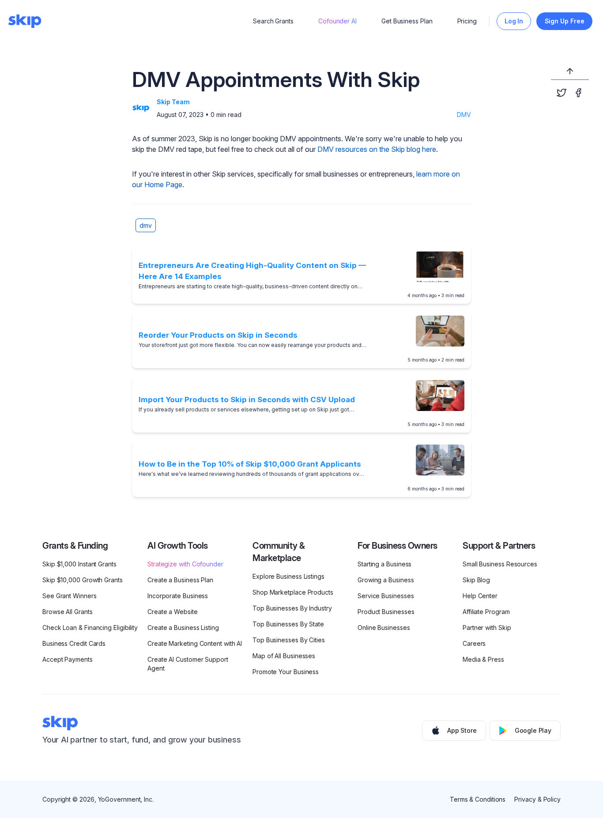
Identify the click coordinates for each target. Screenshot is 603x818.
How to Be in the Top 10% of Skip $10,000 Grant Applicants (250, 464)
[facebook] (578, 93)
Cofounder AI (337, 21)
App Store (462, 730)
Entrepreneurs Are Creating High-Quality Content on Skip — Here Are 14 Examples (252, 271)
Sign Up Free (564, 21)
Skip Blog (476, 580)
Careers (474, 643)
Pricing (467, 21)
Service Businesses (386, 595)
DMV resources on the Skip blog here (376, 149)
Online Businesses (384, 627)
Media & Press (483, 659)
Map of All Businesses (284, 656)
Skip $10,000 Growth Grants (82, 580)
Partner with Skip (487, 627)
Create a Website (172, 611)
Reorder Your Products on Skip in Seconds (218, 335)
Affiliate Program (486, 611)
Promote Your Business (286, 671)
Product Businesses (386, 611)
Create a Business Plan (180, 580)
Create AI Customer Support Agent (187, 664)
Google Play (533, 730)
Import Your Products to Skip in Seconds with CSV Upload (247, 399)
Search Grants (273, 21)
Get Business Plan (407, 21)
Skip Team (173, 102)
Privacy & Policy (537, 799)
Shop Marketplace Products (293, 592)
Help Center (480, 595)
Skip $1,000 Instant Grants (79, 564)
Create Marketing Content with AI (194, 643)
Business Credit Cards (74, 643)
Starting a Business (384, 564)
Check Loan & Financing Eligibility (90, 627)
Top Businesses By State (288, 624)
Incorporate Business (177, 595)
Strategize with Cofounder (185, 564)
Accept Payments (67, 659)
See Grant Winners (69, 595)
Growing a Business (386, 580)
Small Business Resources (500, 564)
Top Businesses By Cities (289, 640)
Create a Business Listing (183, 627)
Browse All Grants (67, 611)
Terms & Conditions (478, 799)
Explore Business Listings (288, 576)
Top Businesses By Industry (292, 608)
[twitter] (561, 93)
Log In (514, 21)
